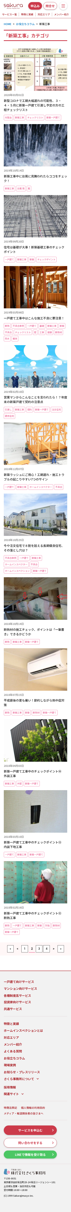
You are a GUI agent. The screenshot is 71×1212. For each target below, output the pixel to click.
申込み (35, 6)
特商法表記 (10, 1108)
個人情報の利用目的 (33, 1108)
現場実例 (10, 1065)
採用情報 (10, 1087)
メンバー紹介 (61, 14)
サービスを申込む (30, 1130)
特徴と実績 (27, 14)
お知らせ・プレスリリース (22, 1072)
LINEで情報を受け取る (30, 1154)
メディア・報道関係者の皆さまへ (23, 1113)
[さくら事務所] (13, 5)
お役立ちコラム (14, 1058)
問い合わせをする (30, 1142)
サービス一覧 (9, 14)
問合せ (50, 6)
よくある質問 (13, 1051)
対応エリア (44, 14)
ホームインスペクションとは (23, 1030)
